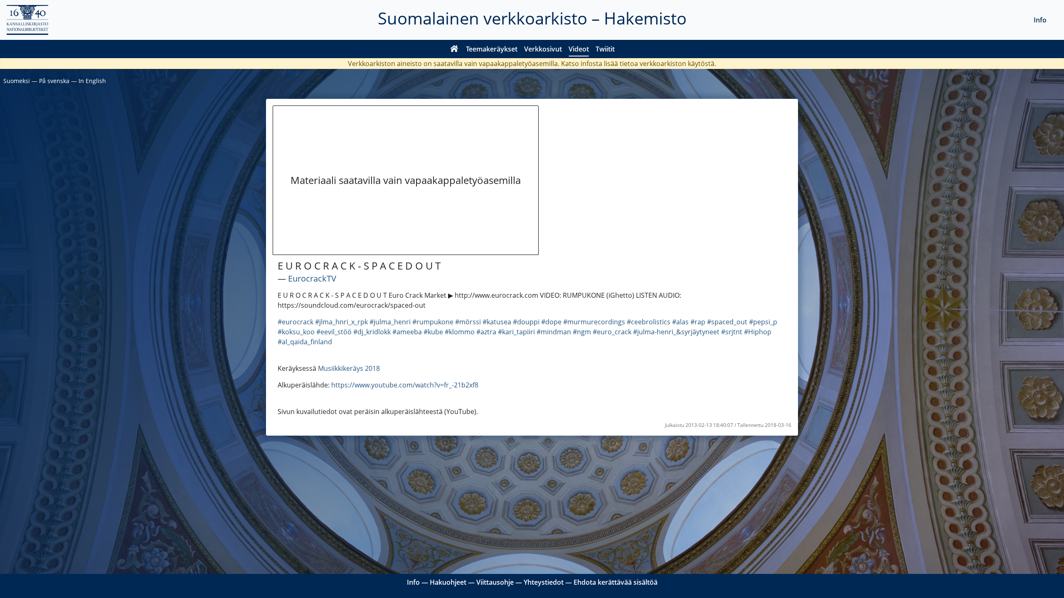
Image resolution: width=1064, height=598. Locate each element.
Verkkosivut (543, 49)
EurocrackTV (312, 278)
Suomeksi (16, 81)
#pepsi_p (763, 321)
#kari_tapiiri (516, 331)
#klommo (460, 331)
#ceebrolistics (648, 321)
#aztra (486, 331)
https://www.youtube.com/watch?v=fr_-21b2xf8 (404, 385)
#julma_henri (390, 321)
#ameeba (407, 331)
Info (1040, 20)
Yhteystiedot (544, 582)
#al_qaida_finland (305, 341)
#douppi (526, 321)
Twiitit (605, 49)
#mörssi (468, 321)
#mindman (554, 331)
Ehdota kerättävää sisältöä (616, 582)
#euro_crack (612, 331)
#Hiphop (757, 331)
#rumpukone (432, 321)
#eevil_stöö (334, 331)
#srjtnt (731, 331)
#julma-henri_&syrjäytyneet (676, 331)
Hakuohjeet (448, 582)
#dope (551, 321)
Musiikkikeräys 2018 (349, 368)
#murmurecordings (594, 321)
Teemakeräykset (491, 49)
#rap (697, 321)
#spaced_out (727, 321)
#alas (680, 321)
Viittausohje (495, 582)
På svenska (54, 81)
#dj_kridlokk (372, 331)
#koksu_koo (296, 331)
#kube (433, 331)
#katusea (497, 321)
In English (92, 81)
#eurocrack (295, 321)
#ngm (582, 331)
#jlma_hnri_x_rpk (341, 321)
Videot (579, 49)
